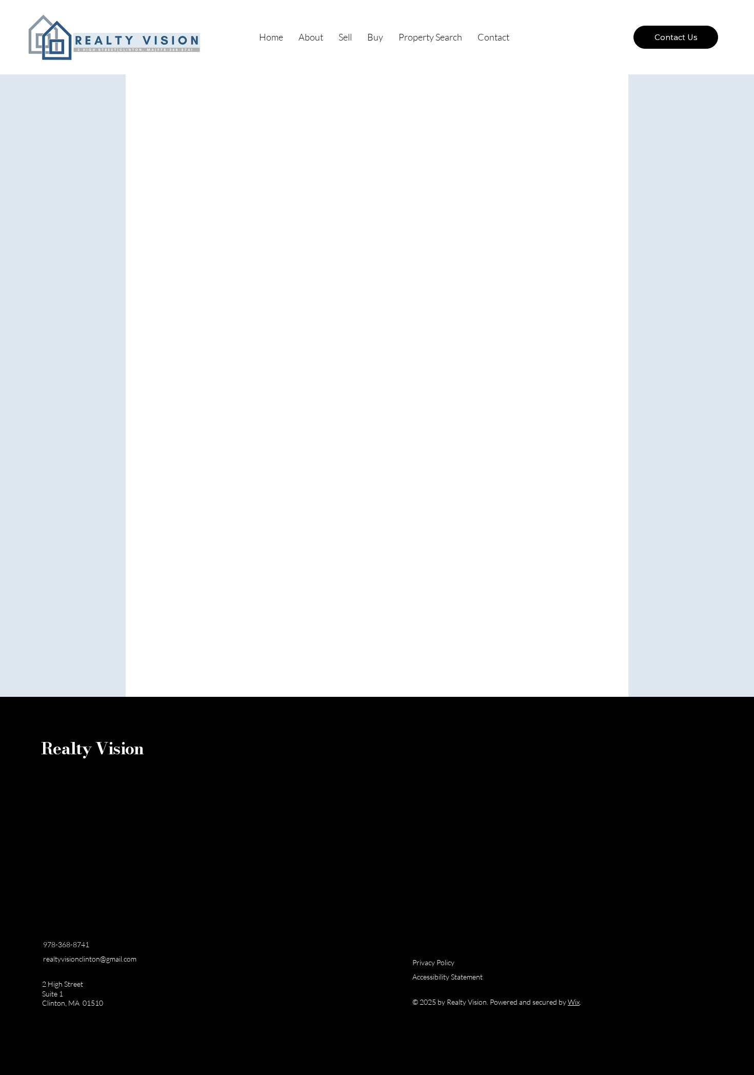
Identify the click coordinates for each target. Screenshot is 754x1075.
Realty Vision (92, 748)
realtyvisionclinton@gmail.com (89, 958)
